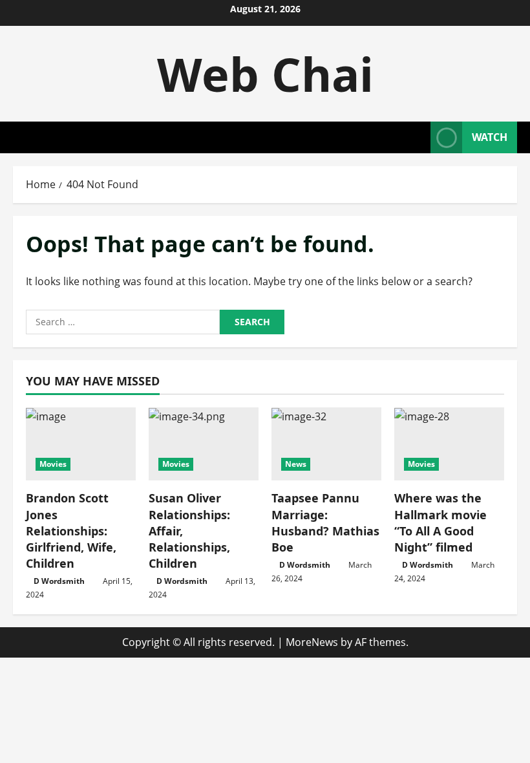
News (295, 463)
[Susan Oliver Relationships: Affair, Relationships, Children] (204, 443)
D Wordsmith (59, 580)
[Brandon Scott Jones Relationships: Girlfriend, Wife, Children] (81, 443)
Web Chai (265, 73)
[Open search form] (417, 137)
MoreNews (312, 642)
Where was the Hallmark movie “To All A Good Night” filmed (440, 522)
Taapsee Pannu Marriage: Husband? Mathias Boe (325, 522)
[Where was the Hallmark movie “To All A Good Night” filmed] (449, 443)
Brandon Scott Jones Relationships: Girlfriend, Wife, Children (71, 530)
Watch (489, 137)
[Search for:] (123, 322)
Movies (53, 463)
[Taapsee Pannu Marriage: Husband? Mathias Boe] (326, 443)
